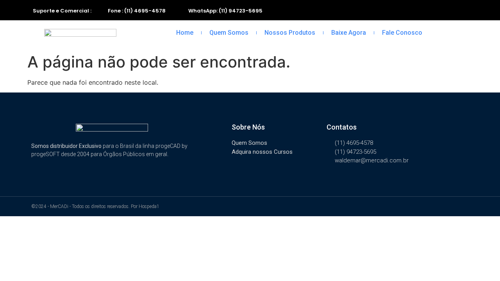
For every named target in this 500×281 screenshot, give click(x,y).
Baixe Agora (348, 32)
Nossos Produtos (289, 32)
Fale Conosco (402, 32)
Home (184, 32)
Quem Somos (228, 32)
